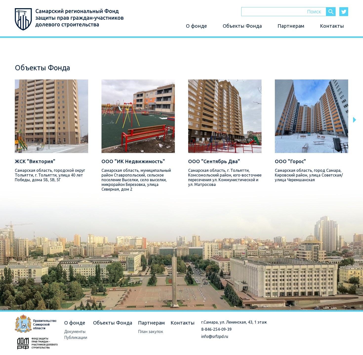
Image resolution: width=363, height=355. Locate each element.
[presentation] (356, 120)
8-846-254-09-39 (216, 329)
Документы (74, 331)
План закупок (150, 331)
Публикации (75, 337)
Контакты (332, 26)
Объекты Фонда (242, 26)
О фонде (196, 26)
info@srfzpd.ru (214, 336)
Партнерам (291, 26)
